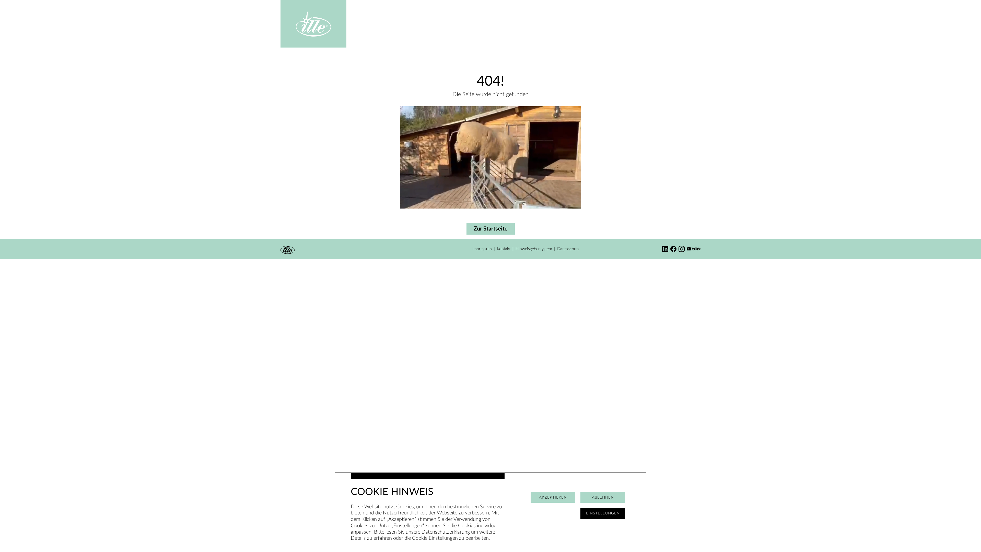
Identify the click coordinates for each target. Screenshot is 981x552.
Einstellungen (603, 513)
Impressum (482, 249)
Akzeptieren (553, 497)
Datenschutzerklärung (446, 532)
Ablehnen (603, 497)
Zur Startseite (491, 229)
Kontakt (503, 249)
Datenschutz (568, 249)
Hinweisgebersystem (534, 249)
